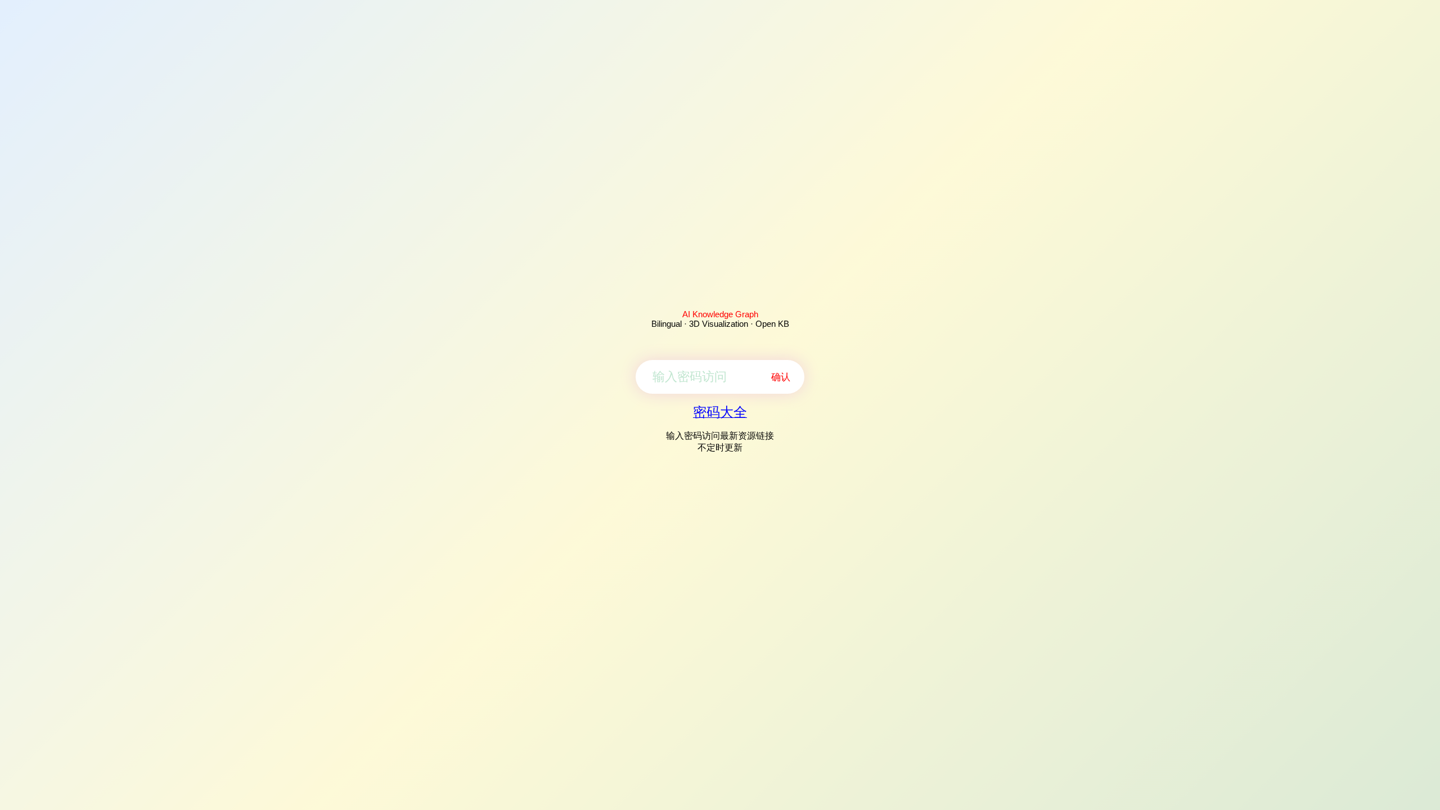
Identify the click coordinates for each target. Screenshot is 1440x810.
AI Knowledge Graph (720, 314)
